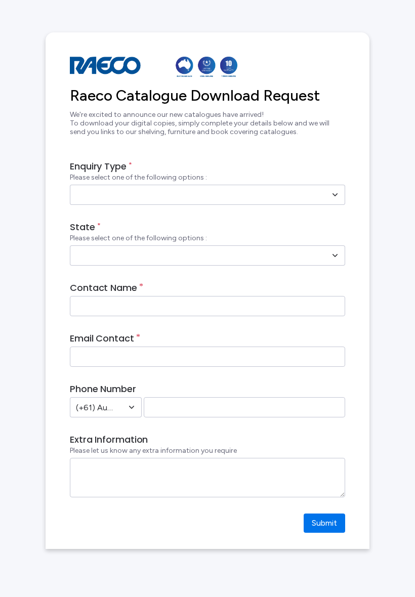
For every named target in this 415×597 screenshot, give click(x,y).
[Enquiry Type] (335, 195)
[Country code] (131, 407)
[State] (335, 255)
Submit (324, 523)
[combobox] (196, 195)
